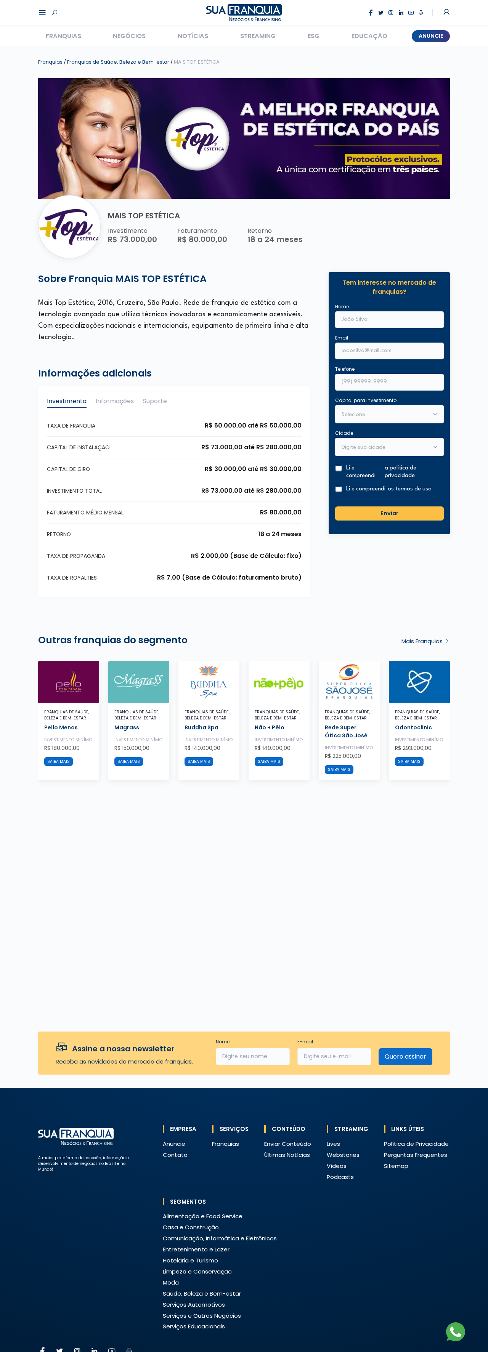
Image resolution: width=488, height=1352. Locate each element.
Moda (171, 1282)
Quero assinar (405, 1056)
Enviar (389, 513)
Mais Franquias (422, 641)
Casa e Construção (191, 1227)
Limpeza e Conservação (197, 1271)
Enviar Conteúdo (287, 1144)
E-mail (305, 1041)
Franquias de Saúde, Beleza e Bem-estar (118, 62)
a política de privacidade (400, 471)
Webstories (343, 1155)
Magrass (126, 727)
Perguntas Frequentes (415, 1155)
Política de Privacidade (416, 1144)
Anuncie (431, 36)
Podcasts (340, 1177)
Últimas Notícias (287, 1155)
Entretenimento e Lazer (196, 1249)
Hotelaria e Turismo (190, 1260)
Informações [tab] (115, 401)
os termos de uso (410, 489)
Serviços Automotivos (194, 1305)
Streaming (258, 36)
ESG (313, 36)
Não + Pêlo (269, 727)
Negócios (129, 36)
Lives (333, 1144)
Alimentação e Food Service (202, 1216)
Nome (342, 306)
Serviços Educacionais (194, 1326)
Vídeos (337, 1166)
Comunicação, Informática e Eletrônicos (220, 1238)
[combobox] (384, 447)
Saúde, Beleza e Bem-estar (202, 1294)
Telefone (345, 368)
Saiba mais (58, 761)
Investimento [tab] (67, 401)
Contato (175, 1155)
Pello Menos (61, 727)
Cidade (344, 432)
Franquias (63, 36)
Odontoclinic (413, 727)
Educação (369, 36)
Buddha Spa (201, 727)
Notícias (193, 36)
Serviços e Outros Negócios (202, 1316)
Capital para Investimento (365, 400)
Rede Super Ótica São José (346, 731)
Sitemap (396, 1166)
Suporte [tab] (155, 401)
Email (341, 337)
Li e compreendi (381, 471)
